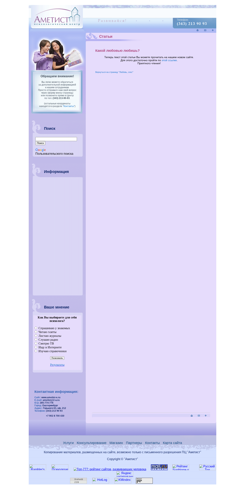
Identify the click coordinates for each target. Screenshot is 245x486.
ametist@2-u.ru (51, 400)
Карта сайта (172, 443)
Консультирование (91, 443)
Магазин (116, 443)
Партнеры (134, 443)
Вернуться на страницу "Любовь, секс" (114, 72)
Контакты (152, 443)
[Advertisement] (54, 236)
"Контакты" (69, 106)
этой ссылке (169, 60)
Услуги (68, 443)
